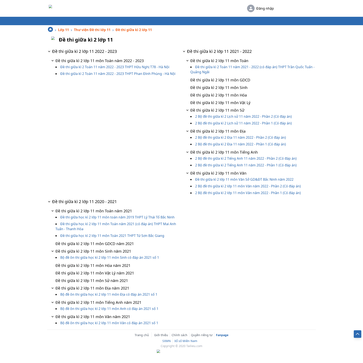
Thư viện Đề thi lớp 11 (92, 29)
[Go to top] (357, 334)
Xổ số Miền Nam (185, 341)
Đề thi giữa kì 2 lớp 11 (134, 29)
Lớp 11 (63, 29)
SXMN (166, 341)
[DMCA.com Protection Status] (181, 351)
